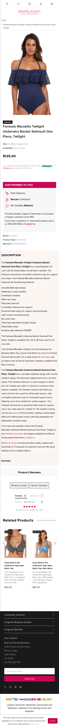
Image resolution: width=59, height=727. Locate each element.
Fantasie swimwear (14, 433)
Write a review (20, 485)
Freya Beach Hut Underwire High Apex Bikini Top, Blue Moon (43, 565)
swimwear (46, 356)
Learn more (35, 724)
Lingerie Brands (13, 629)
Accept (52, 721)
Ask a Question (40, 485)
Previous (2, 73)
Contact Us (29, 224)
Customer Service (14, 615)
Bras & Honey (10, 442)
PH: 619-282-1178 (12, 662)
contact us (30, 437)
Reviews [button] (18, 495)
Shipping (7, 168)
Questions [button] (34, 495)
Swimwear (21, 239)
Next (56, 73)
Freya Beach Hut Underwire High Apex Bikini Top (14, 565)
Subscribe (29, 678)
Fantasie (13, 235)
